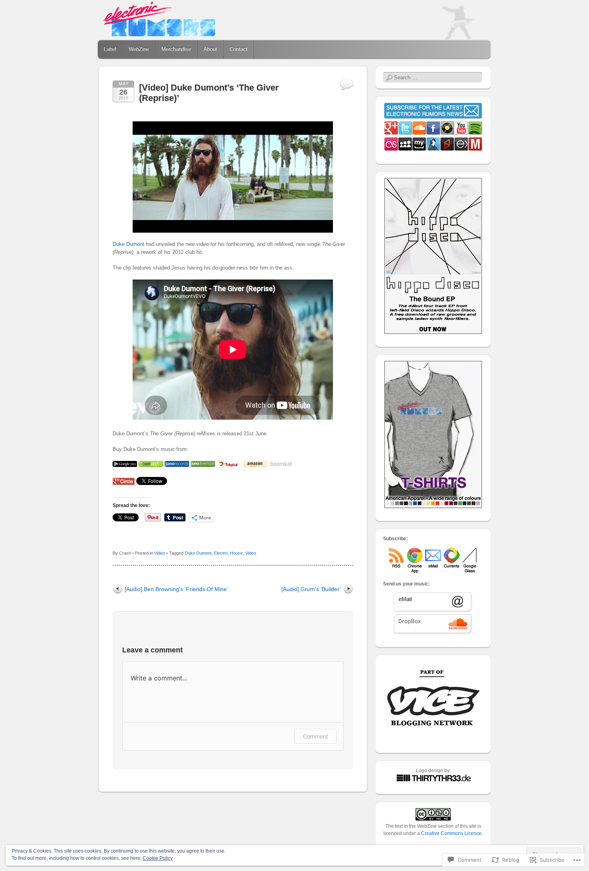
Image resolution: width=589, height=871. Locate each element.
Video (159, 553)
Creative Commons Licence (451, 833)
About (210, 49)
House (236, 553)
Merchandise (176, 49)
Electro (221, 553)
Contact (239, 49)
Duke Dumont (128, 244)
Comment (315, 736)
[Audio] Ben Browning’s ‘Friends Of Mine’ (176, 589)
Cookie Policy (158, 858)
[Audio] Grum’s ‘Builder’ (311, 589)
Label (110, 49)
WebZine (139, 49)
